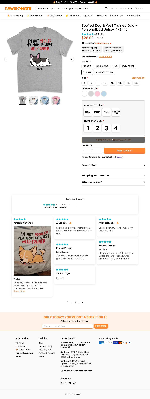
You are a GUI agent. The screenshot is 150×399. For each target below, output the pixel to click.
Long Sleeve (102, 66)
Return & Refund (47, 353)
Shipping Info (45, 349)
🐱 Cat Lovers (72, 15)
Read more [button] (19, 291)
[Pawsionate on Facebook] (66, 383)
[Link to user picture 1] (32, 251)
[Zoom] (39, 59)
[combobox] (72, 8)
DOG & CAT (105, 56)
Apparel (88, 15)
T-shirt (87, 72)
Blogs (18, 356)
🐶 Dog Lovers (54, 15)
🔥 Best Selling (15, 15)
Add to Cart (125, 150)
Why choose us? (92, 182)
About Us (20, 343)
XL (105, 83)
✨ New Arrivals (34, 15)
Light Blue (104, 94)
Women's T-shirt (104, 72)
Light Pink (97, 94)
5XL (136, 83)
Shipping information (95, 175)
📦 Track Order (23, 349)
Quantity (87, 145)
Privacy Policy (45, 346)
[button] (88, 34)
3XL (120, 83)
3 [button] (75, 302)
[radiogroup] (113, 112)
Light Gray (91, 94)
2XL (112, 83)
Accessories (134, 15)
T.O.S (41, 343)
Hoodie (87, 66)
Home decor (117, 15)
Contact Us (21, 346)
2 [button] (71, 302)
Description (89, 165)
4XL (128, 83)
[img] (20, 219)
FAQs (41, 356)
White (84, 94)
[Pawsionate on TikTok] (74, 383)
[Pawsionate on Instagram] (62, 383)
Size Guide (138, 77)
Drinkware (101, 15)
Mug (115, 66)
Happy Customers (24, 353)
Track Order (126, 8)
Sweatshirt (128, 66)
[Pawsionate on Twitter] (70, 383)
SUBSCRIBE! (101, 326)
